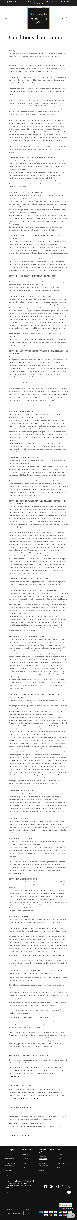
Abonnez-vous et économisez (10, 1164)
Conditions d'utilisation (43, 1157)
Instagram (25, 1158)
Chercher (8, 1154)
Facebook (25, 1154)
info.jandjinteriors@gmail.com (20, 1076)
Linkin (24, 1167)
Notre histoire (9, 1158)
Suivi (58, 1167)
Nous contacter (61, 1163)
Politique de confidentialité (43, 1164)
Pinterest (25, 1163)
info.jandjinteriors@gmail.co (28, 1098)
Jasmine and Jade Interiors (66, 1219)
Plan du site (43, 1170)
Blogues (7, 1175)
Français (29, 1213)
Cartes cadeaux (9, 1170)
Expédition (59, 1154)
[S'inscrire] (36, 1193)
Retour (58, 1158)
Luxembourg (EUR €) (13, 1213)
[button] (6, 18)
